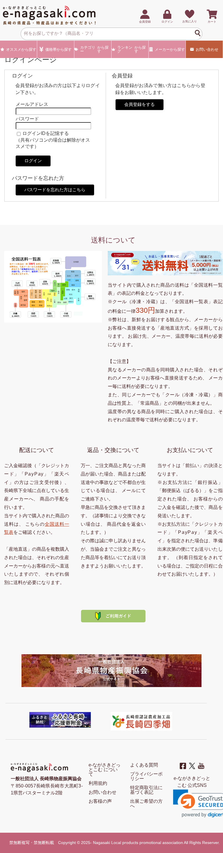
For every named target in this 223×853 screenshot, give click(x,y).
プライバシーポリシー (146, 776)
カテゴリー (94, 49)
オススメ (21, 49)
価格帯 (58, 49)
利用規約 (98, 783)
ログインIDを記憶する (45, 133)
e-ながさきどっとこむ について (105, 769)
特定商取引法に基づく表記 (146, 790)
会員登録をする (139, 104)
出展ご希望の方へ (146, 803)
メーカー (170, 49)
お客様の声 (100, 801)
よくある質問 (144, 764)
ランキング (131, 49)
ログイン (33, 160)
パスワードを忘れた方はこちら (54, 189)
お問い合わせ (207, 49)
